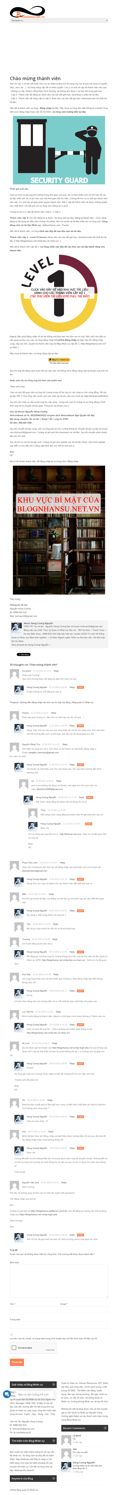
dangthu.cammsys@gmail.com (44, 752)
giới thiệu (73, 1416)
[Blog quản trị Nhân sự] (27, 12)
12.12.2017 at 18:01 (72, 824)
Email (64, 1304)
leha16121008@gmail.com (50, 789)
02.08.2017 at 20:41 (45, 781)
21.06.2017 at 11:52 (51, 744)
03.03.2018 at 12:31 (58, 952)
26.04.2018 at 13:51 (44, 1012)
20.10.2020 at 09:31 (58, 1116)
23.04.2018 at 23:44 (42, 974)
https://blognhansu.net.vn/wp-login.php (38, 1214)
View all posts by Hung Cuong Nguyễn (31, 645)
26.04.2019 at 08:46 (58, 1063)
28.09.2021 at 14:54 (41, 924)
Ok (74, 1439)
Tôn (29, 924)
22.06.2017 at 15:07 (48, 863)
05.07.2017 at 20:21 (37, 894)
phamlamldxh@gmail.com (34, 871)
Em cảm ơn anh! (80, 1452)
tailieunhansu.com (51, 225)
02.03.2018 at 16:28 (41, 939)
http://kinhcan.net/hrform (96, 396)
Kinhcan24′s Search (24, 1470)
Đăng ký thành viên (84, 218)
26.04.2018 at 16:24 (58, 1024)
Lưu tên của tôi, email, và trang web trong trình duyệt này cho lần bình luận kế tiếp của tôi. (54, 1338)
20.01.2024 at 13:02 (50, 1182)
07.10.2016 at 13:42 (42, 671)
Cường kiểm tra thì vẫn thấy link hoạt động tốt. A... (87, 1467)
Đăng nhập (72, 461)
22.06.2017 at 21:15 (58, 879)
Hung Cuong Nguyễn (37, 687)
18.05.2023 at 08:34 (37, 1131)
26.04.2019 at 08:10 (40, 1043)
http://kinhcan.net (68, 834)
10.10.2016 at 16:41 (39, 713)
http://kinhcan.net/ (24, 1459)
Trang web (15, 1319)
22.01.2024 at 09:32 (58, 1235)
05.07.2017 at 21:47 (58, 911)
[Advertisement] (59, 47)
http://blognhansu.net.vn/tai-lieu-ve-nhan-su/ (37, 241)
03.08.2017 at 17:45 (67, 797)
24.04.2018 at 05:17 (58, 991)
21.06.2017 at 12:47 (58, 764)
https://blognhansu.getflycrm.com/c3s (49, 1211)
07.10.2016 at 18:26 (58, 687)
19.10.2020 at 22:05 (36, 1100)
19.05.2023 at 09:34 (58, 1148)
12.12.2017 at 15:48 (56, 810)
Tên (12, 1304)
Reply (56, 671)
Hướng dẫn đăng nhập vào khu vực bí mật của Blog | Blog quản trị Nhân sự (56, 702)
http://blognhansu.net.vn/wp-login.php (70, 1047)
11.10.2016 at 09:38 (58, 726)
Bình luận (14, 1262)
